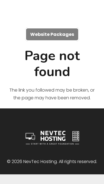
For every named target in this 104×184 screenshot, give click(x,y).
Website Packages (52, 34)
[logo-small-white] (52, 14)
